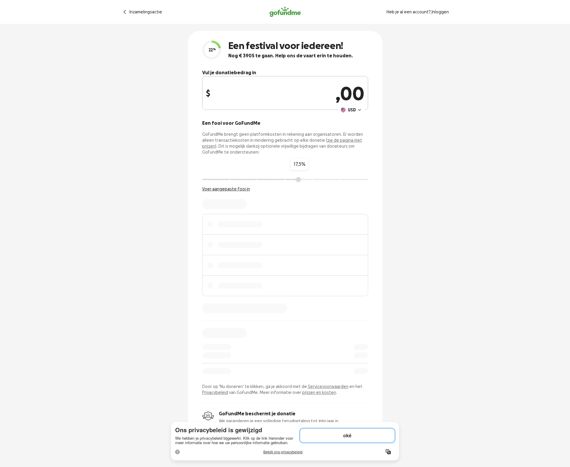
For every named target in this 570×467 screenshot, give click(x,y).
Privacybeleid (215, 392)
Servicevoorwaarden (328, 386)
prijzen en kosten (319, 392)
